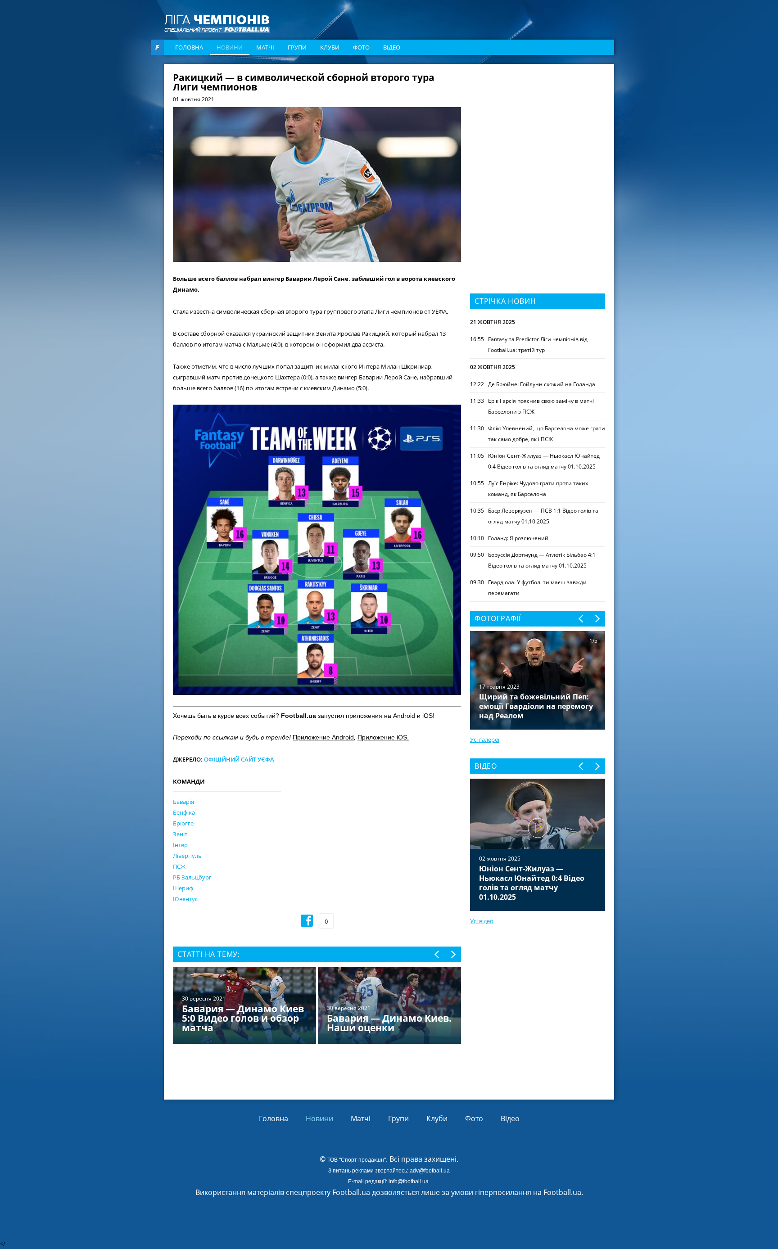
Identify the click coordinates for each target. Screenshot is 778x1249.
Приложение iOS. (383, 737)
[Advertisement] (537, 129)
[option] (317, 1006)
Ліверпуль (187, 856)
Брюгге (183, 823)
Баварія (183, 802)
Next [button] (453, 954)
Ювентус (185, 899)
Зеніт (180, 834)
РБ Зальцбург (192, 877)
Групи (297, 47)
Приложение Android (323, 737)
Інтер (180, 845)
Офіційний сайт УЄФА (239, 759)
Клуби (329, 47)
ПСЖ (179, 866)
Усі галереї (484, 739)
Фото (361, 47)
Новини (230, 47)
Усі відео (481, 921)
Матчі (265, 47)
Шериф (183, 888)
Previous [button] (437, 954)
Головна (189, 47)
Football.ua (562, 1192)
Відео (391, 47)
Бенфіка (184, 812)
